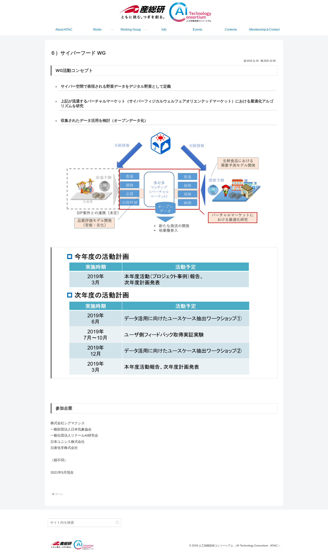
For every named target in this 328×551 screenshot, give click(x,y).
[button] (117, 522)
